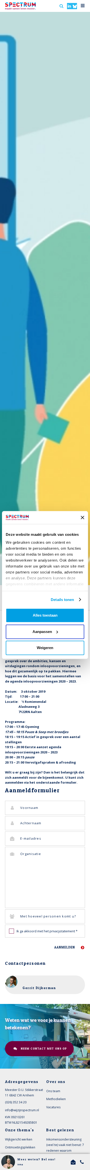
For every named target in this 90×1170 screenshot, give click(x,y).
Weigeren (45, 648)
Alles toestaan (45, 615)
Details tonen (62, 600)
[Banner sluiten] (82, 517)
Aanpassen (42, 631)
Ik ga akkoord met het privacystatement (47, 931)
